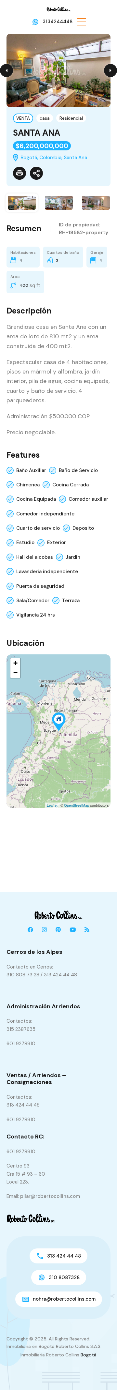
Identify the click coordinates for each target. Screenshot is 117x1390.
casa (45, 118)
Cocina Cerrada (70, 484)
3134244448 (57, 21)
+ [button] (15, 663)
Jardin (73, 557)
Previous (6, 70)
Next (110, 70)
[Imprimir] (19, 173)
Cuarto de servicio (38, 528)
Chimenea (28, 484)
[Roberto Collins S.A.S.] (58, 9)
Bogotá (89, 1355)
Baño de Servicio (78, 470)
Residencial (71, 118)
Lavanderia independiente (47, 571)
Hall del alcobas (34, 557)
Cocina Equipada (36, 499)
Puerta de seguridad (40, 586)
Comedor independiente (45, 514)
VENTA (23, 118)
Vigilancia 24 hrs (35, 615)
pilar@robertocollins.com (50, 1196)
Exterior (56, 542)
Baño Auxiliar (31, 470)
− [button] (15, 673)
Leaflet (52, 805)
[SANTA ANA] (59, 721)
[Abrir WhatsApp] (100, 1373)
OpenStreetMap (76, 805)
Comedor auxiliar (88, 499)
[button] (81, 21)
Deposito (83, 528)
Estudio (25, 542)
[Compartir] (36, 173)
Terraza (71, 600)
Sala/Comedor (32, 600)
